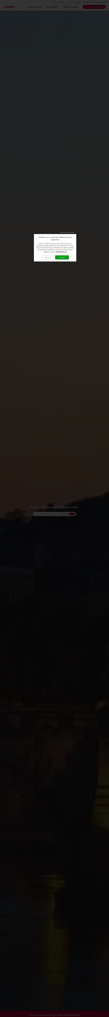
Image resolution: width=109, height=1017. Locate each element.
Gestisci (48, 257)
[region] (55, 248)
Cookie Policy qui (61, 252)
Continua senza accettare (67, 232)
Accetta (62, 257)
